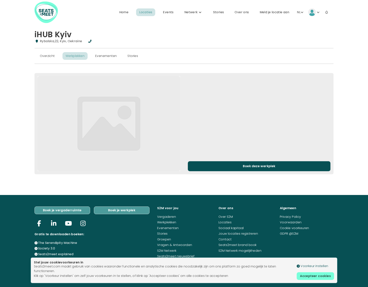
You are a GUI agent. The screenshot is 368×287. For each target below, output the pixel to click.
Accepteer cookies (315, 276)
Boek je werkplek (121, 210)
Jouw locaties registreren (238, 233)
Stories (218, 12)
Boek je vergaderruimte (62, 210)
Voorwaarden (290, 222)
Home (124, 12)
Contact (225, 239)
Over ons (242, 12)
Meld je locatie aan (274, 12)
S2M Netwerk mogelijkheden (240, 250)
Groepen (164, 239)
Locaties (145, 12)
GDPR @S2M (289, 233)
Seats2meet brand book (237, 245)
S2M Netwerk (166, 250)
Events (168, 12)
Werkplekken (75, 56)
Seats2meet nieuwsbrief (176, 256)
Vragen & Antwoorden (174, 245)
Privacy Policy (290, 217)
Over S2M (226, 217)
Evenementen (106, 56)
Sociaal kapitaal (231, 228)
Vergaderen (166, 217)
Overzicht (47, 56)
